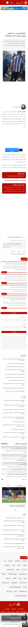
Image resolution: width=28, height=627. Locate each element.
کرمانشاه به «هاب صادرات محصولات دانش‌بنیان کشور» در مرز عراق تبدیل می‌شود (13, 547)
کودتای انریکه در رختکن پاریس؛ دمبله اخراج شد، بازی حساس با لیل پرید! (13, 413)
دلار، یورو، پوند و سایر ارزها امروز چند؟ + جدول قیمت (14, 187)
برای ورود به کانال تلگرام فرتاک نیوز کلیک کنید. (15, 180)
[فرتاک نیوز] (21, 4)
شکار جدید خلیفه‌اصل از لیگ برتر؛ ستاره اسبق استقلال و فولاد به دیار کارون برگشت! (13, 425)
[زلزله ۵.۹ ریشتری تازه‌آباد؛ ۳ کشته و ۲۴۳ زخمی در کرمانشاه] (25, 625)
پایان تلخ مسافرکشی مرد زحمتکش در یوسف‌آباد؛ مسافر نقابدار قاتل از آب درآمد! (13, 359)
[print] (4, 247)
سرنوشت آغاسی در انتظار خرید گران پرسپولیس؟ (16, 363)
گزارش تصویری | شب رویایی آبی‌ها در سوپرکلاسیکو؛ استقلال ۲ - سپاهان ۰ (17, 505)
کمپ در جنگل (9, 591)
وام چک (25, 578)
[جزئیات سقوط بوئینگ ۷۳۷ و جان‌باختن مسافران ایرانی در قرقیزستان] (21, 150)
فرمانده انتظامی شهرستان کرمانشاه (18, 253)
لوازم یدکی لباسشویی (23, 591)
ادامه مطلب (4, 272)
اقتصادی (17, 611)
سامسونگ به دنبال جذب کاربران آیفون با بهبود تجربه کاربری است (14, 526)
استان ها (13, 243)
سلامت (8, 611)
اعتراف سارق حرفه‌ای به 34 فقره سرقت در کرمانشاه (16, 263)
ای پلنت (15, 591)
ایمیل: (23, 324)
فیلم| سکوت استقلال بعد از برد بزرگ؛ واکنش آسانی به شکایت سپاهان (13, 384)
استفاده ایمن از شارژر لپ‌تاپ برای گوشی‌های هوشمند (15, 517)
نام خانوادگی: (22, 317)
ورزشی (12, 611)
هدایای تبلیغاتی (14, 582)
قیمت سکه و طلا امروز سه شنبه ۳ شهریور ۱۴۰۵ (15, 189)
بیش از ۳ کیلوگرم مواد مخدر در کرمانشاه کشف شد (16, 276)
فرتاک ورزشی (24, 560)
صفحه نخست (20, 609)
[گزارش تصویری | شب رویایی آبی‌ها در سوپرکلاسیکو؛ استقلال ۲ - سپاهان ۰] (14, 495)
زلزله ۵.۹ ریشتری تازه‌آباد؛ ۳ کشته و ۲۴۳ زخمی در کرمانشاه (12, 625)
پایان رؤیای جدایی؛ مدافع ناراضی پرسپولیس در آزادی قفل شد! (13, 409)
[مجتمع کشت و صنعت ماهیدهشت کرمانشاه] (14, 8)
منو (13, 2)
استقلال (19, 565)
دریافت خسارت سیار (23, 582)
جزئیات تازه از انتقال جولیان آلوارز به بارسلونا (16, 380)
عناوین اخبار (14, 609)
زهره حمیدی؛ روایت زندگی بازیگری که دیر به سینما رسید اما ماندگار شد (12, 617)
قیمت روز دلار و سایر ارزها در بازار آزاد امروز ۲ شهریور (14, 191)
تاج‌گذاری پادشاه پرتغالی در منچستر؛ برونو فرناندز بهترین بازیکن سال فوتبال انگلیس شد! (13, 418)
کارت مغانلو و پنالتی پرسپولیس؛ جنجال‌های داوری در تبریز (14, 374)
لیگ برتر (13, 565)
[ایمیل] (6, 247)
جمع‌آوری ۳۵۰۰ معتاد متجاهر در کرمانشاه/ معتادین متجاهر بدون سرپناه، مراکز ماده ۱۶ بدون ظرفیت (14, 298)
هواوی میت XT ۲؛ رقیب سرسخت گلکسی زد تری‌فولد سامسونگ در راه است (13, 530)
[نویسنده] (23, 109)
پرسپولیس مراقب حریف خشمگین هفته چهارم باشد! (15, 366)
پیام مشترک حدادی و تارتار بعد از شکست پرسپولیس (15, 377)
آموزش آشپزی (17, 560)
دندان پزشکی (8, 578)
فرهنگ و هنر (7, 609)
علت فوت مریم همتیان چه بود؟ (18, 421)
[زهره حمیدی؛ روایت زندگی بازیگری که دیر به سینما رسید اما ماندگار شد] (24, 618)
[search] (7, 3)
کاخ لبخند (14, 578)
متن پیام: (23, 334)
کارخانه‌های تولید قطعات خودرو (15, 587)
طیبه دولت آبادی (16, 107)
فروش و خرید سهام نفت (12, 573)
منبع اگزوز (3, 573)
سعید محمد (10, 560)
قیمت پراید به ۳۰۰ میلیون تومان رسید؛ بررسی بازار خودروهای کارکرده (13, 437)
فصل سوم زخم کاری (10, 569)
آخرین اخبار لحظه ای (5, 582)
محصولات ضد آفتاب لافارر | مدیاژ (21, 595)
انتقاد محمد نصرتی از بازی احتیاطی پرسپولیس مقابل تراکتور (13, 388)
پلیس (19, 251)
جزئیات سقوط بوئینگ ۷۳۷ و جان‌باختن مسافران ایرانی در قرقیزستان (12, 150)
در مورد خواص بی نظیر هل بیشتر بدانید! (17, 429)
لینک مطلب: (23, 237)
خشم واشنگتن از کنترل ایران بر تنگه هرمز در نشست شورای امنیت (14, 401)
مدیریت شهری (24, 611)
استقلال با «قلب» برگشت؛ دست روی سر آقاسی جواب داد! (14, 391)
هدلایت (20, 578)
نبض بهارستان (7, 565)
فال (5, 560)
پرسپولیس (25, 565)
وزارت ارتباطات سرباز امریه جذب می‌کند (18, 287)
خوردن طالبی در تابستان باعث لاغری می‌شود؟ (15, 176)
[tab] (20, 485)
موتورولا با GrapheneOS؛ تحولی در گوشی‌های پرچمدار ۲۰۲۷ (14, 543)
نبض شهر (18, 569)
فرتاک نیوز (19, 111)
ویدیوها (8, 485)
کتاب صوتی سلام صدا (23, 573)
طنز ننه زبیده (24, 569)
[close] (26, 615)
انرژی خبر (25, 587)
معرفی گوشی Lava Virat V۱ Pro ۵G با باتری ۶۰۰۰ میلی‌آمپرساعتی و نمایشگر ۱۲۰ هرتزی (13, 535)
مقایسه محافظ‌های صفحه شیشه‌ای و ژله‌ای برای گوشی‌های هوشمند (14, 521)
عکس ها (20, 485)
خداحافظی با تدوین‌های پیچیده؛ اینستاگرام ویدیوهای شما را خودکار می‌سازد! (13, 405)
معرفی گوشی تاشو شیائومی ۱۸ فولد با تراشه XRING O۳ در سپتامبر (14, 539)
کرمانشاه (9, 243)
